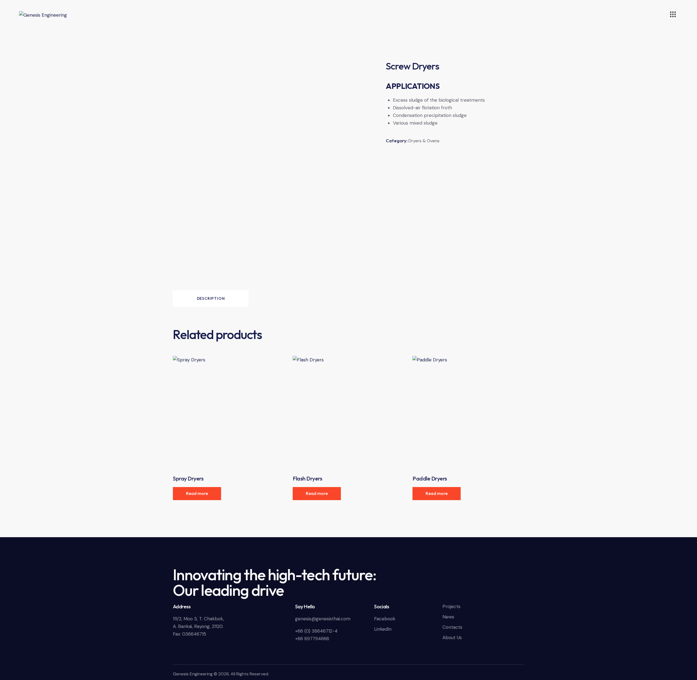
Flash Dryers (307, 478)
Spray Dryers (188, 478)
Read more (197, 493)
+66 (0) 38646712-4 (316, 631)
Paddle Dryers (429, 478)
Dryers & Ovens (423, 141)
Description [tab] (211, 298)
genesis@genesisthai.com (322, 619)
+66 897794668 (312, 639)
